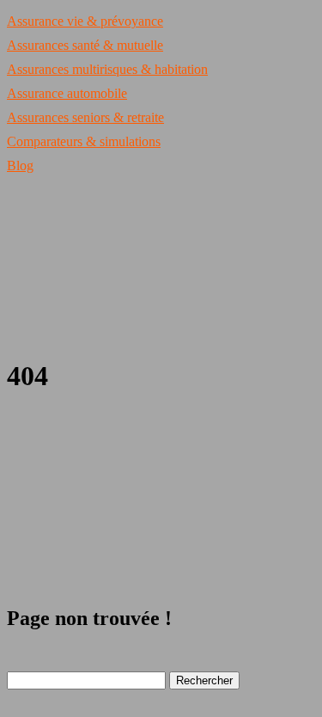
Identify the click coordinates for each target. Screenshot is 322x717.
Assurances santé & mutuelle (85, 45)
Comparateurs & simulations (84, 141)
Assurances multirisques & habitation (107, 69)
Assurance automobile (67, 93)
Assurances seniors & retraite (85, 117)
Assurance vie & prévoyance (85, 21)
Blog (20, 165)
